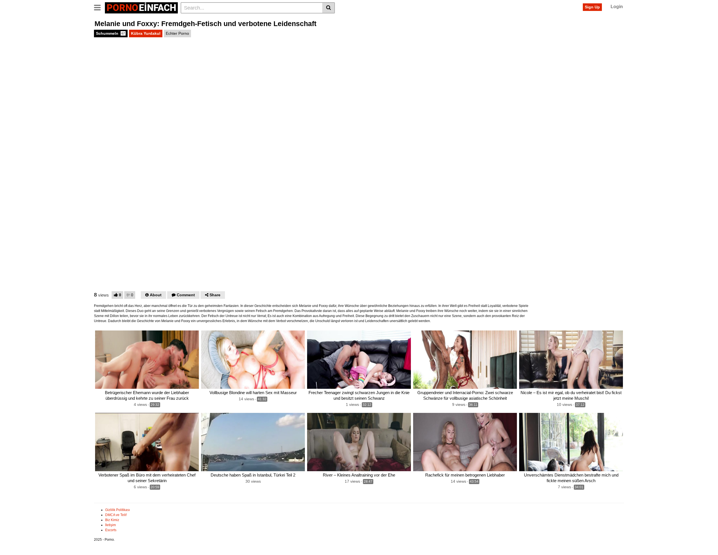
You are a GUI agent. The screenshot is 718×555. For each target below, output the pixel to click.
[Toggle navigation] (99, 7)
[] (328, 7)
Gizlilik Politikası (117, 510)
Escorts (110, 530)
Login (617, 6)
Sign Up (592, 7)
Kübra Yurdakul (145, 33)
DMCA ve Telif (115, 515)
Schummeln (110, 33)
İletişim (110, 525)
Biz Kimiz (112, 520)
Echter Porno (177, 33)
